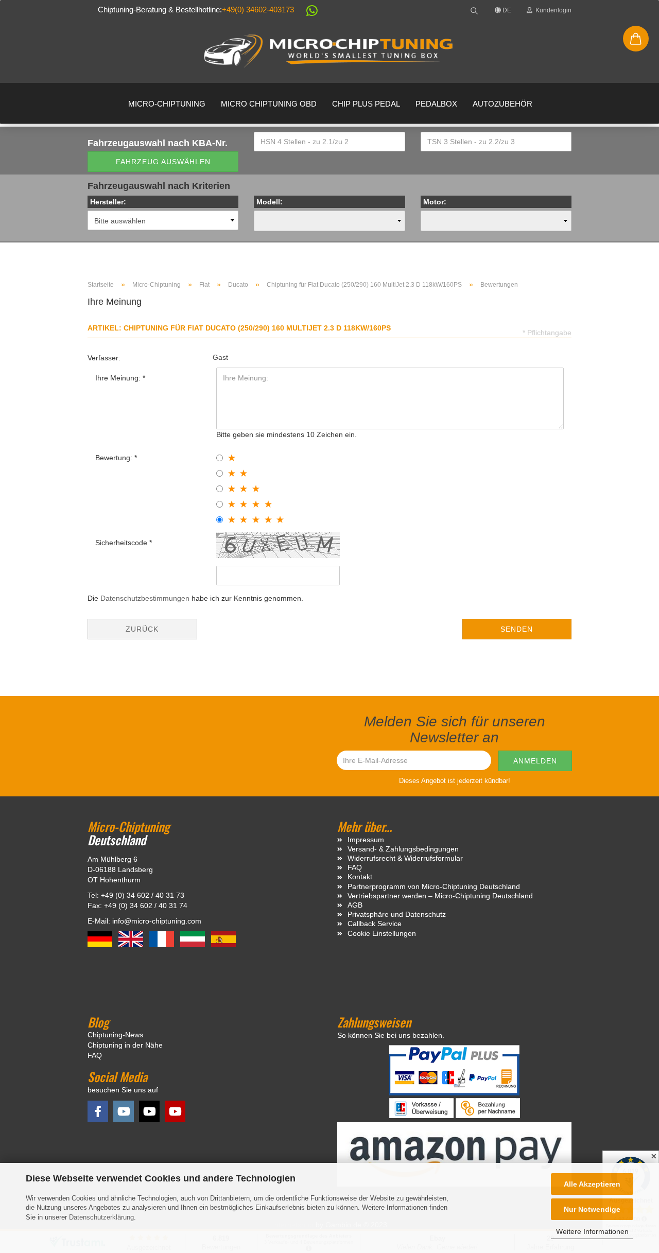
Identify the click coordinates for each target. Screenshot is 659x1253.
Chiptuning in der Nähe (125, 1045)
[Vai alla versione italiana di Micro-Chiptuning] (193, 939)
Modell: (269, 202)
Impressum (366, 840)
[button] (307, 12)
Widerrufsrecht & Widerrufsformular (405, 858)
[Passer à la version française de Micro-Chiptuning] (162, 939)
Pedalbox (436, 103)
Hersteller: (108, 202)
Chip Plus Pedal (366, 103)
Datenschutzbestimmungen (144, 598)
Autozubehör (502, 103)
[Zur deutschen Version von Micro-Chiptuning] (101, 939)
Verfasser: (104, 358)
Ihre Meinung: (119, 378)
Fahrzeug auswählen (163, 162)
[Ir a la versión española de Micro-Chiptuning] (223, 939)
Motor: (434, 202)
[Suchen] (474, 10)
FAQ (355, 867)
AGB (355, 905)
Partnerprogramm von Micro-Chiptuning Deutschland (434, 886)
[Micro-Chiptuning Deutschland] (329, 51)
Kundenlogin (551, 10)
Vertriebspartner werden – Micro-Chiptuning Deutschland (440, 896)
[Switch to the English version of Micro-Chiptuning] (131, 939)
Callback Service (375, 923)
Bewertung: (114, 458)
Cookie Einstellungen (382, 933)
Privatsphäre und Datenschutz (397, 914)
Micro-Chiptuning (166, 103)
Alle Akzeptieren (592, 1184)
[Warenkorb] (636, 38)
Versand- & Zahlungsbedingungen (403, 849)
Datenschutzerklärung (101, 1217)
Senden (516, 629)
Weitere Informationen (592, 1231)
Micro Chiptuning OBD (269, 103)
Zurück (142, 629)
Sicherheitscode (122, 542)
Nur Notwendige (592, 1209)
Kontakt (360, 877)
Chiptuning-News (115, 1035)
